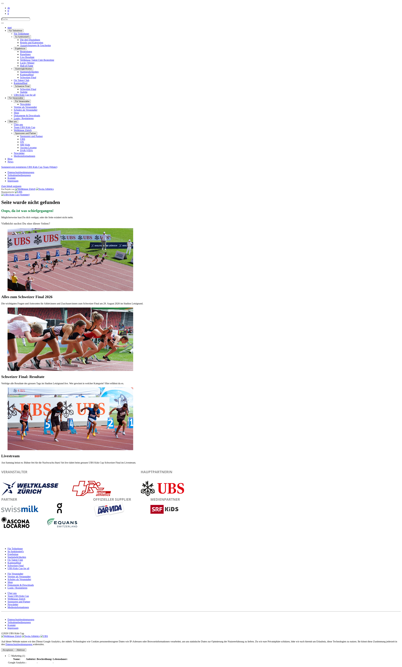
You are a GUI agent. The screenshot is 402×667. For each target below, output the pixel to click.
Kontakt (12, 178)
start (10, 27)
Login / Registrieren (24, 118)
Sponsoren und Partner (25, 133)
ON (22, 142)
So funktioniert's (22, 37)
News (10, 161)
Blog (10, 159)
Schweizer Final (28, 77)
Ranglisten (25, 54)
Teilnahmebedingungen (19, 175)
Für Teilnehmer (15, 30)
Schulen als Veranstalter (25, 110)
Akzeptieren (8, 650)
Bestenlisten (26, 51)
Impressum (13, 180)
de (9, 8)
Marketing (18, 655)
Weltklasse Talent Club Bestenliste (37, 60)
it (8, 13)
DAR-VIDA (26, 150)
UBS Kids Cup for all (24, 95)
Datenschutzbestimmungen (21, 172)
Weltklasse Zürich (23, 130)
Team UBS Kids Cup (24, 127)
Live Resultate (27, 57)
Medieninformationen (24, 156)
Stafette (23, 92)
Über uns (13, 121)
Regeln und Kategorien (31, 42)
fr (8, 10)
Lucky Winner (27, 63)
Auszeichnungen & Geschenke (35, 45)
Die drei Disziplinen (30, 39)
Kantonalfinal (27, 74)
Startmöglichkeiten (23, 69)
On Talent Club (21, 80)
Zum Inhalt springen (11, 186)
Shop (16, 112)
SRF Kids (25, 144)
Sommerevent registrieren (14, 167)
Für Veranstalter (16, 98)
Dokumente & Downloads (27, 115)
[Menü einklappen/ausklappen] (2, 3)
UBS (22, 139)
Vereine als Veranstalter (25, 107)
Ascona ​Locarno (28, 147)
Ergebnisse (20, 48)
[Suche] (2, 23)
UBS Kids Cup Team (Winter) (42, 167)
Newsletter (25, 104)
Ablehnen (20, 650)
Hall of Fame (26, 65)
